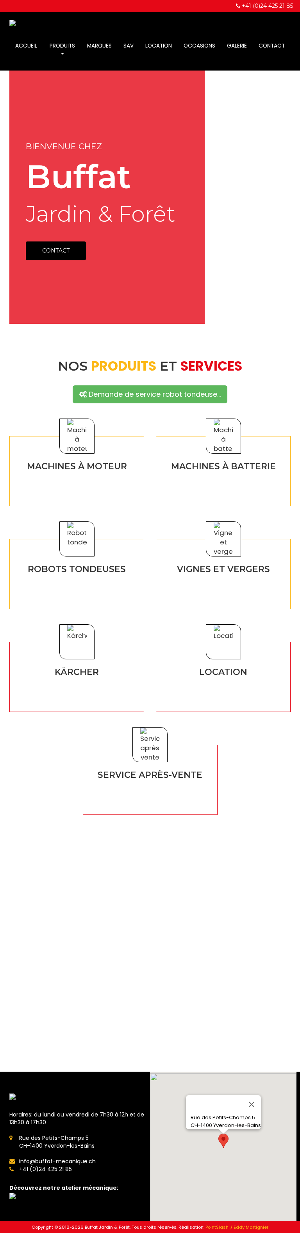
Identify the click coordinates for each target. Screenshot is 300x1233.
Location (158, 45)
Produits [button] (62, 45)
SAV (128, 45)
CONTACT (56, 250)
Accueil (26, 45)
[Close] (251, 1104)
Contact (272, 45)
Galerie (237, 45)
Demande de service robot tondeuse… (154, 394)
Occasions (199, 45)
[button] (223, 1141)
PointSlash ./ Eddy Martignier (236, 1227)
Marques (99, 45)
